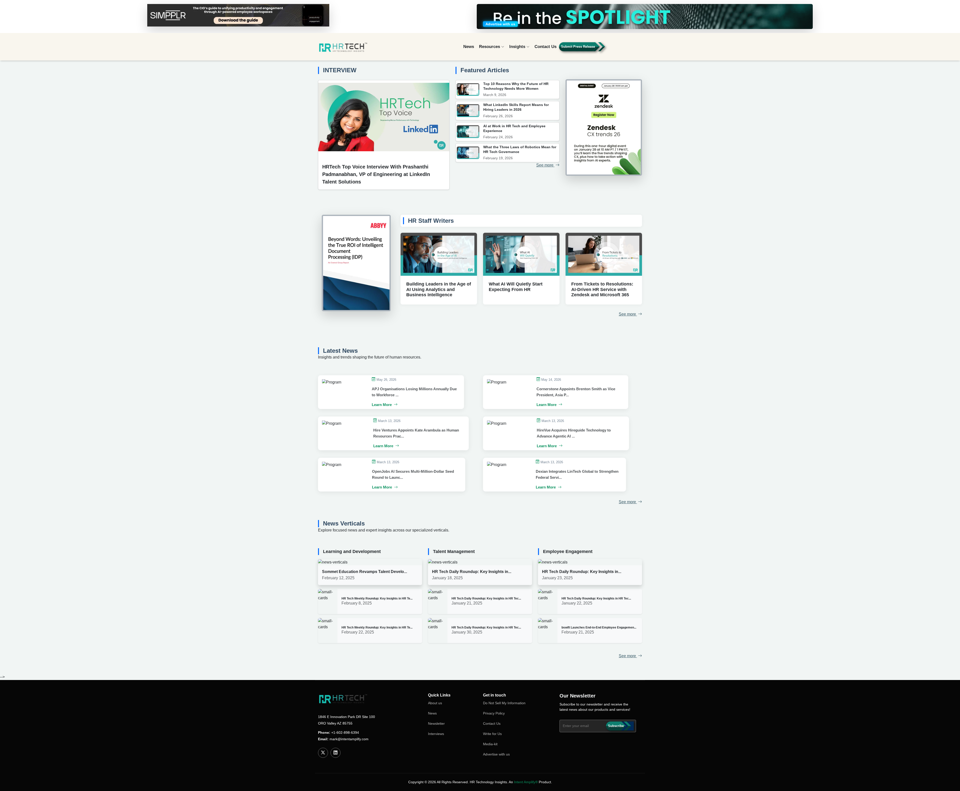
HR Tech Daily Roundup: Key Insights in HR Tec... (486, 598)
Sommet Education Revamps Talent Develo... (364, 572)
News (468, 46)
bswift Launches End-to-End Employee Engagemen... (599, 627)
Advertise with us (496, 754)
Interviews (436, 734)
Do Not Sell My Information (504, 703)
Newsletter (436, 724)
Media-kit (490, 744)
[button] (627, 48)
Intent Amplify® (526, 782)
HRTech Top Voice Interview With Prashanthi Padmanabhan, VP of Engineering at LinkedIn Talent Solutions (376, 174)
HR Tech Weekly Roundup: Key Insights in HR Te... (377, 598)
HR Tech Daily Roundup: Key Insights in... (471, 572)
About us (435, 703)
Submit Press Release (578, 46)
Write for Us (492, 734)
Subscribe (616, 726)
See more (545, 165)
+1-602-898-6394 (345, 732)
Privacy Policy (494, 713)
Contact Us (545, 46)
